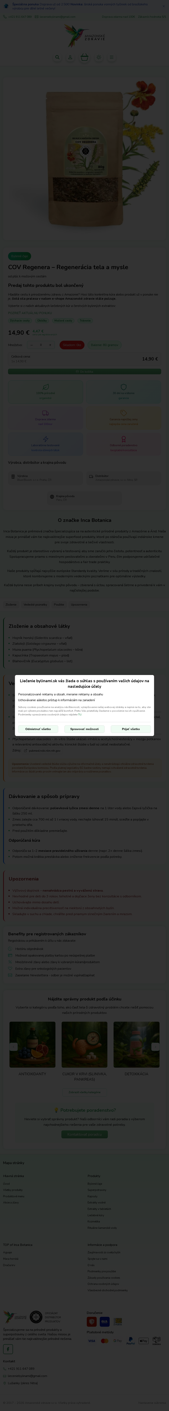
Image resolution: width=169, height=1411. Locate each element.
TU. (80, 714)
